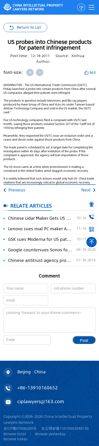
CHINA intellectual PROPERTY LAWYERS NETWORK (38, 7)
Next (86, 190)
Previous (16, 190)
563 (92, 72)
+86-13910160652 (37, 388)
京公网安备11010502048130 (65, 428)
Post (84, 340)
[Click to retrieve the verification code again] (41, 339)
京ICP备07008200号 (20, 428)
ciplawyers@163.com (40, 401)
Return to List (29, 27)
